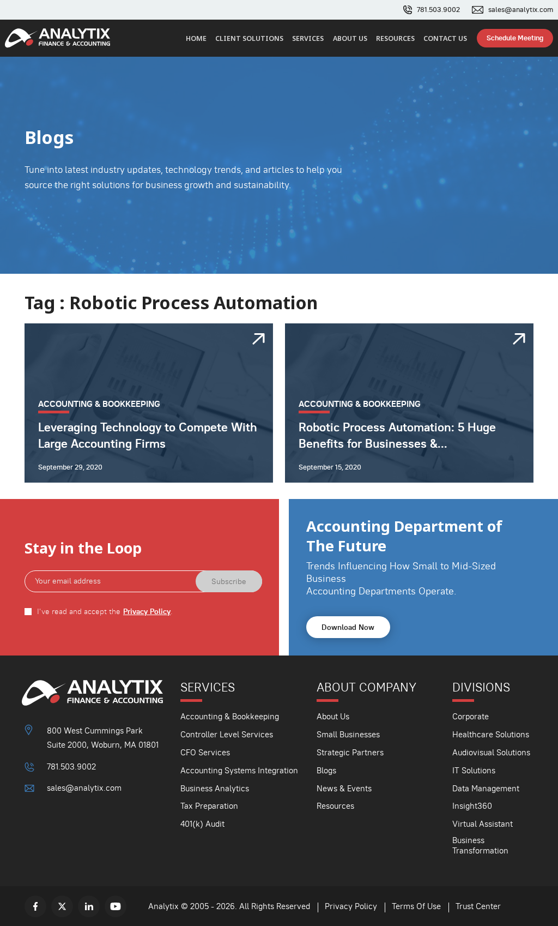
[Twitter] (62, 906)
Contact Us (445, 38)
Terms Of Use (416, 906)
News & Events (344, 788)
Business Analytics (214, 788)
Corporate (470, 716)
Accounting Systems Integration (239, 770)
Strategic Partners (350, 752)
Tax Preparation (209, 806)
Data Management (485, 788)
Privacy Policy (147, 611)
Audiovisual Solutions (491, 752)
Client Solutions (249, 38)
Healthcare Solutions (490, 734)
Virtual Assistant (482, 824)
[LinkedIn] (89, 906)
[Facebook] (35, 906)
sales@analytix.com (520, 9)
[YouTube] (115, 906)
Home (196, 38)
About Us (350, 38)
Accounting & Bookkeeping (229, 716)
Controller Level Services (226, 734)
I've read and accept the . (105, 611)
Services (308, 38)
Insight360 (472, 806)
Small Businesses (348, 734)
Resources (395, 38)
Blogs (326, 770)
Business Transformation (480, 845)
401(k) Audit (202, 824)
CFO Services (205, 752)
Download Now (348, 627)
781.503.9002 (438, 9)
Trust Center (478, 906)
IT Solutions (473, 770)
